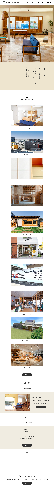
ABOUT (37, 2)
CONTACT (48, 2)
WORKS (32, 2)
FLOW (42, 2)
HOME (26, 2)
